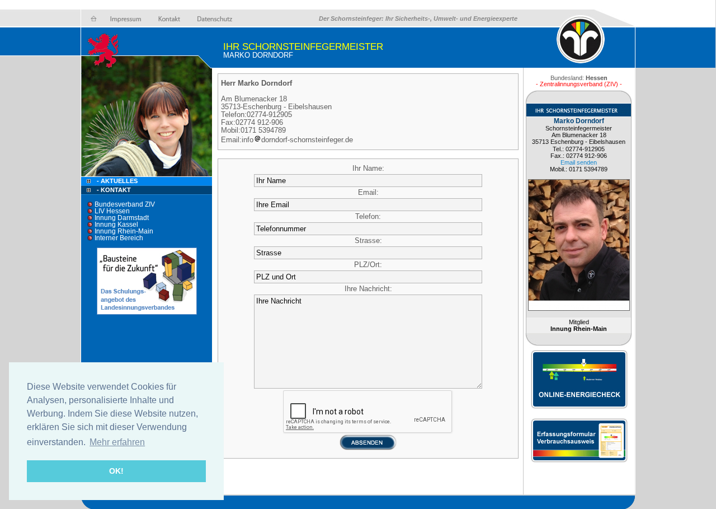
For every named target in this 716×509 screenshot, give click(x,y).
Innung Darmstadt (122, 218)
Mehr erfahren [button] (117, 442)
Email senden (578, 162)
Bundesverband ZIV (125, 204)
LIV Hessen (112, 211)
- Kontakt (113, 189)
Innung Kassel (116, 224)
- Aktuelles (116, 181)
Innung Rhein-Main (124, 231)
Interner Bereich (119, 238)
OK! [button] (116, 470)
